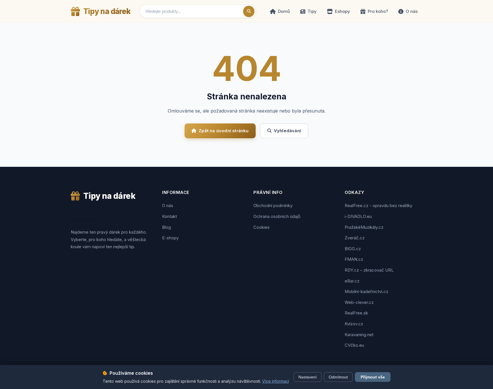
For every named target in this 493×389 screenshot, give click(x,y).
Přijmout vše (373, 377)
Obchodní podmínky (272, 205)
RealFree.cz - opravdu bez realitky (378, 205)
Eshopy (342, 11)
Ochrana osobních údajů (276, 216)
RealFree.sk (356, 313)
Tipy (312, 11)
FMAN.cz (354, 259)
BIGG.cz (353, 248)
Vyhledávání (287, 130)
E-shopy (170, 237)
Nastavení (307, 377)
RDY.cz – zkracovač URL (369, 270)
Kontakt (169, 216)
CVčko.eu (354, 345)
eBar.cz (352, 281)
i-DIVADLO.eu (358, 216)
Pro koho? (378, 11)
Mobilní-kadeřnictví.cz (366, 291)
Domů (284, 11)
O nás (412, 11)
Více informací (275, 381)
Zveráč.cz (355, 237)
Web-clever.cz (359, 302)
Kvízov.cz (354, 323)
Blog (166, 227)
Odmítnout (338, 377)
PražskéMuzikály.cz (364, 227)
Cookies (261, 227)
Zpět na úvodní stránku (223, 130)
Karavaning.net (359, 334)
